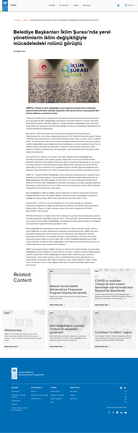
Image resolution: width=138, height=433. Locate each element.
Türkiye (13, 5)
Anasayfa (18, 20)
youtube (125, 412)
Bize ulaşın (73, 391)
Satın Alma (73, 399)
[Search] (125, 395)
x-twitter (113, 412)
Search (122, 5)
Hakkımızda (15, 391)
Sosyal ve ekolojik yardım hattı (116, 407)
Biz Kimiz (52, 5)
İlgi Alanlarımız (36, 399)
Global (118, 5)
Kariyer (72, 395)
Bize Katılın (87, 5)
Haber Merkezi (55, 391)
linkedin (121, 412)
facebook (109, 412)
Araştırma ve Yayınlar (57, 395)
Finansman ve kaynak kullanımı (19, 396)
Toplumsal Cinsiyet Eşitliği (39, 395)
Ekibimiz (14, 404)
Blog (52, 402)
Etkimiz (75, 5)
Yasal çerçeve (16, 401)
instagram (117, 412)
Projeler (33, 391)
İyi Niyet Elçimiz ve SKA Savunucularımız (19, 409)
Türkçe (130, 5)
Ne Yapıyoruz (64, 5)
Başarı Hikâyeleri (56, 399)
